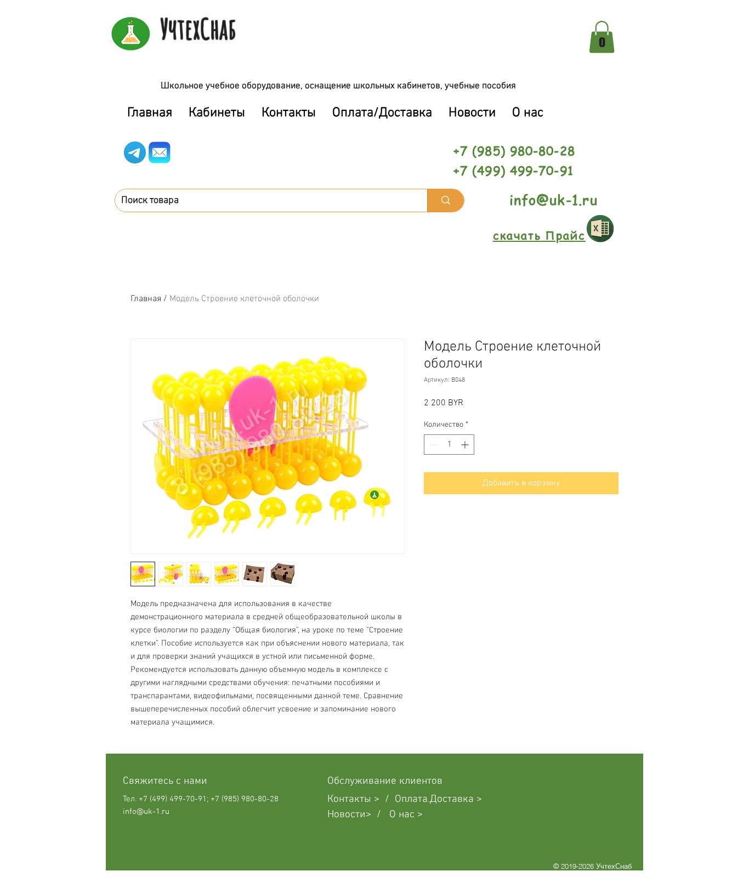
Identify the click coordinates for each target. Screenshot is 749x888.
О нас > (406, 814)
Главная (145, 298)
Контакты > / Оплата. (378, 799)
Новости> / (358, 814)
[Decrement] (432, 444)
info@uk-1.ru (553, 200)
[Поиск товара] (445, 200)
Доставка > (456, 799)
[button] (601, 37)
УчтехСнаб (198, 28)
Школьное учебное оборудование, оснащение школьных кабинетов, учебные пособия (338, 86)
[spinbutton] (449, 444)
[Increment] (466, 444)
